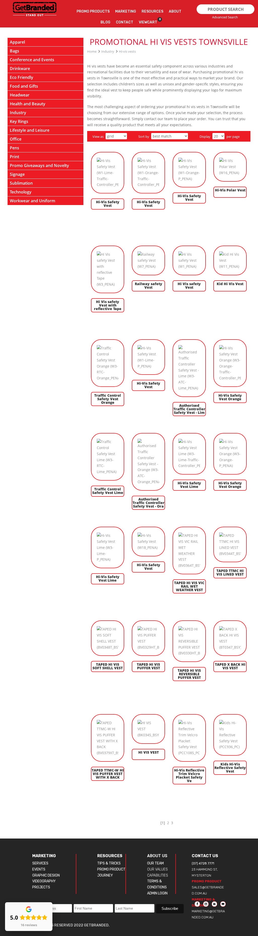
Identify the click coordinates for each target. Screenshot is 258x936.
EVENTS (38, 869)
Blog (105, 22)
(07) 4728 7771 (203, 863)
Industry (107, 51)
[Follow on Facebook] (197, 904)
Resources (152, 11)
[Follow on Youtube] (223, 904)
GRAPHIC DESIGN (46, 875)
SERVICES (40, 863)
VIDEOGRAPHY (44, 881)
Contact (124, 22)
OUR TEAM (155, 863)
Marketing (125, 11)
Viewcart (148, 21)
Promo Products (93, 11)
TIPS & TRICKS (109, 863)
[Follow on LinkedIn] (214, 904)
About (175, 11)
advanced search (225, 17)
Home (91, 51)
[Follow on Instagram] (206, 904)
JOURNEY (105, 875)
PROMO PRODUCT (111, 869)
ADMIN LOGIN (157, 893)
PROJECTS (41, 887)
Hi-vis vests (127, 51)
